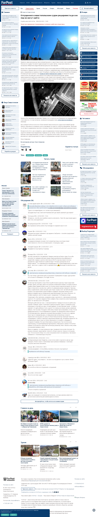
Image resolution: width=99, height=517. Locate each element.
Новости (22, 2)
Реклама (75, 8)
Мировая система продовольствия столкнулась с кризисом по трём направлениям (89, 29)
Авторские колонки (48, 489)
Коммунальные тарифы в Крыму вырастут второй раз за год (9, 83)
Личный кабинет (89, 8)
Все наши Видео (87, 56)
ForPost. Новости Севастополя (65, 495)
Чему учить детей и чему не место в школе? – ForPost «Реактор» (70, 164)
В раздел (10, 234)
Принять (13, 514)
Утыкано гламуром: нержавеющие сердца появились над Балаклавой (10, 215)
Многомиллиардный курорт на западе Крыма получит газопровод (69, 460)
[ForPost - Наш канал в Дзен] (59, 492)
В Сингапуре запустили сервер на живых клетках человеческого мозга (89, 36)
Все (22, 8)
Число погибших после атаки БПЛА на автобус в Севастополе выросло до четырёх (88, 151)
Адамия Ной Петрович (10, 146)
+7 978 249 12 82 (8, 503)
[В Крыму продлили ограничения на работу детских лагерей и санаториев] (30, 446)
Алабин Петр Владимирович (9, 124)
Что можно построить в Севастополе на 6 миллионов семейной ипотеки (9, 54)
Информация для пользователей (38, 480)
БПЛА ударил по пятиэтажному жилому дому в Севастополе (49, 425)
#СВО (28, 2)
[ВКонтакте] (22, 149)
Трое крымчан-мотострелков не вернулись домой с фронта (9, 35)
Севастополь (30, 8)
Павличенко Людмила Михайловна (10, 120)
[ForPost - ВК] (55, 492)
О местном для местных (89, 60)
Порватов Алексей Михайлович (9, 129)
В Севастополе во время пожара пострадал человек (10, 30)
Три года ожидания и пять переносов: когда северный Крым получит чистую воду (89, 250)
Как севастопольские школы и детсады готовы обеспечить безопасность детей (88, 209)
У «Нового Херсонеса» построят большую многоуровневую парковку (88, 180)
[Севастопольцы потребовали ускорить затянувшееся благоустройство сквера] (56, 186)
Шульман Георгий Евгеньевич (9, 142)
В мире (52, 8)
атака (36, 420)
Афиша (59, 2)
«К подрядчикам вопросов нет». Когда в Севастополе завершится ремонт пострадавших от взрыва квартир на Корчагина (40, 166)
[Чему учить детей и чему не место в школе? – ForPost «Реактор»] (56, 162)
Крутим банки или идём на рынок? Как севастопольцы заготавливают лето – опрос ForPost (10, 69)
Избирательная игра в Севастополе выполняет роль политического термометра (9, 226)
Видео (68, 8)
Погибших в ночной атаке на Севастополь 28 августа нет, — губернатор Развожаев (30, 425)
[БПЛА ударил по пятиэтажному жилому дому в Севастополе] (49, 411)
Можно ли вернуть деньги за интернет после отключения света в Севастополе (87, 262)
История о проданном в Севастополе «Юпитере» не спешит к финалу (87, 187)
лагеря (36, 454)
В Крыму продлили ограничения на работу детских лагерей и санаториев (28, 460)
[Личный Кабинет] (86, 3)
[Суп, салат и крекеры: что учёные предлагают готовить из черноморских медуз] (26, 186)
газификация (73, 454)
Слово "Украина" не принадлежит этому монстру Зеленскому (8, 192)
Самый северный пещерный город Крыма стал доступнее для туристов (49, 460)
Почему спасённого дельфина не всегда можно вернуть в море (89, 268)
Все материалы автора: (32, 142)
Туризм (53, 2)
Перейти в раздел (10, 151)
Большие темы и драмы (89, 71)
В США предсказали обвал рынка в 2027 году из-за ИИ (88, 42)
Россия (45, 8)
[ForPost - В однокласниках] (58, 492)
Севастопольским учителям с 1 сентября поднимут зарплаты (9, 48)
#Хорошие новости (36, 2)
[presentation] (70, 407)
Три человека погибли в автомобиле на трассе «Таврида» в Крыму (10, 24)
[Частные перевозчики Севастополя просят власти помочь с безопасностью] (26, 174)
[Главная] (7, 2)
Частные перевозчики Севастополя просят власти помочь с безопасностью (87, 194)
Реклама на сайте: (80, 479)
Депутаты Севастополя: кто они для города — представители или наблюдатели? (9, 203)
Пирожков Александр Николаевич (10, 115)
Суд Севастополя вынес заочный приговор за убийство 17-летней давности (10, 77)
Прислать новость (10, 8)
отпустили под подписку (65, 120)
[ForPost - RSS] (53, 492)
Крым (38, 8)
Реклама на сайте (8, 485)
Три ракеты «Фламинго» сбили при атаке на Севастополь (67, 425)
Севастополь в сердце (88, 63)
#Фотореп (60, 8)
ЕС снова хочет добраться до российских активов (87, 23)
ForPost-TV (57, 489)
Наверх (94, 510)
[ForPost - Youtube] (57, 492)
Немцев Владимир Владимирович (9, 138)
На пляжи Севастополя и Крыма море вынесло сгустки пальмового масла (88, 158)
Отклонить (5, 514)
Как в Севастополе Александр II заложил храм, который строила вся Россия (88, 243)
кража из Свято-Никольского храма (50, 74)
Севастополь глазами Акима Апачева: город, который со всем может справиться (88, 236)
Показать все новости (10, 95)
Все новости (38, 489)
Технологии (66, 2)
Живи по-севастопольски (89, 74)
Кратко (62, 489)
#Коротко (47, 2)
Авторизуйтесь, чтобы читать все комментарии (49, 401)
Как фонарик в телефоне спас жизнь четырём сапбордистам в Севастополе (9, 17)
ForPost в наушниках (89, 78)
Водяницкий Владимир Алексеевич (10, 133)
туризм (55, 454)
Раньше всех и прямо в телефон (88, 67)
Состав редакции (69, 489)
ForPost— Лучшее (37, 495)
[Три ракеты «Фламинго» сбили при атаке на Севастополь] (69, 411)
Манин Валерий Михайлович (9, 111)
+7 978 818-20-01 (79, 483)
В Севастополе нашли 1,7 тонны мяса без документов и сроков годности (9, 89)
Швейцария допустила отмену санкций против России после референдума (88, 17)
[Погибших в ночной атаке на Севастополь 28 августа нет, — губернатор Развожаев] (30, 411)
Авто (72, 2)
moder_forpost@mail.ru (13, 500)
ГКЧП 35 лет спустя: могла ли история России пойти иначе (87, 256)
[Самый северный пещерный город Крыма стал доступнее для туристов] (49, 446)
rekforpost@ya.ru (79, 486)
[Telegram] (30, 149)
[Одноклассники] (26, 149)
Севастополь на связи (88, 53)
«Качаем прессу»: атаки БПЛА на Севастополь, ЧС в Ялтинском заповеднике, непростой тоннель (10, 42)
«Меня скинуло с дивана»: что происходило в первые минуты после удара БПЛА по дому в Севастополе (88, 138)
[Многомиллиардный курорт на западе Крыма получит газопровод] (69, 446)
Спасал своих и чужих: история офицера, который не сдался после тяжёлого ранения (9, 61)
